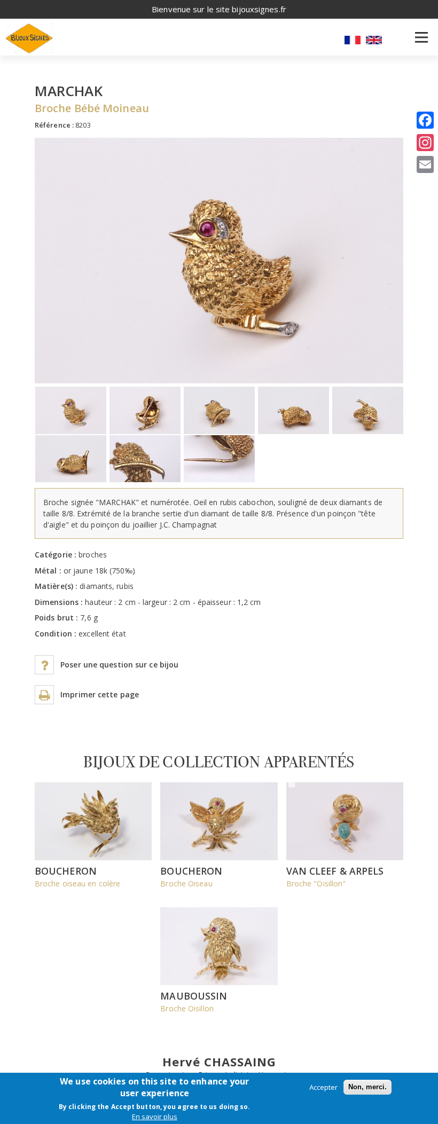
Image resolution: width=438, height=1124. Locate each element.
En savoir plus (154, 1116)
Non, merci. (367, 1087)
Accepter (323, 1087)
